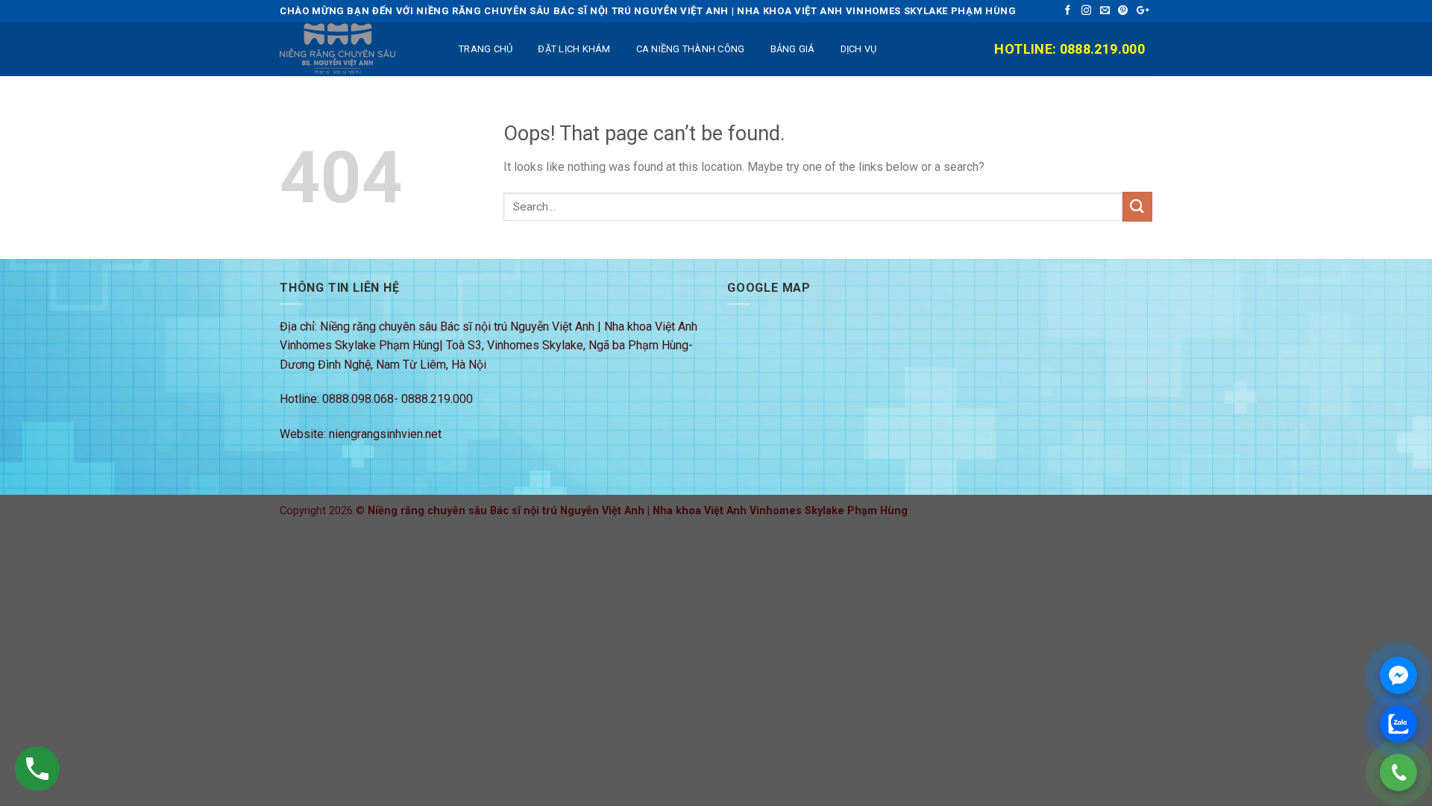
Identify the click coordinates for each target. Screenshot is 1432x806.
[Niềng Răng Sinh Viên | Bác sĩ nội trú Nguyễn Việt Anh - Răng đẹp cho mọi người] (354, 49)
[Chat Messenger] (1398, 675)
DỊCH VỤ (859, 48)
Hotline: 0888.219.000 (1069, 49)
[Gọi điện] (1398, 772)
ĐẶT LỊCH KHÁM (574, 48)
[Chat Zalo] (1398, 724)
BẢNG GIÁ (792, 48)
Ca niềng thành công (690, 48)
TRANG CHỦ (485, 48)
